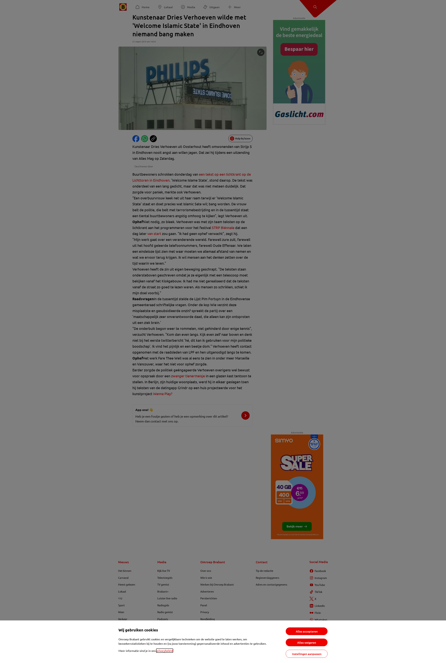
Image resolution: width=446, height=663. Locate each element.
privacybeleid (164, 650)
